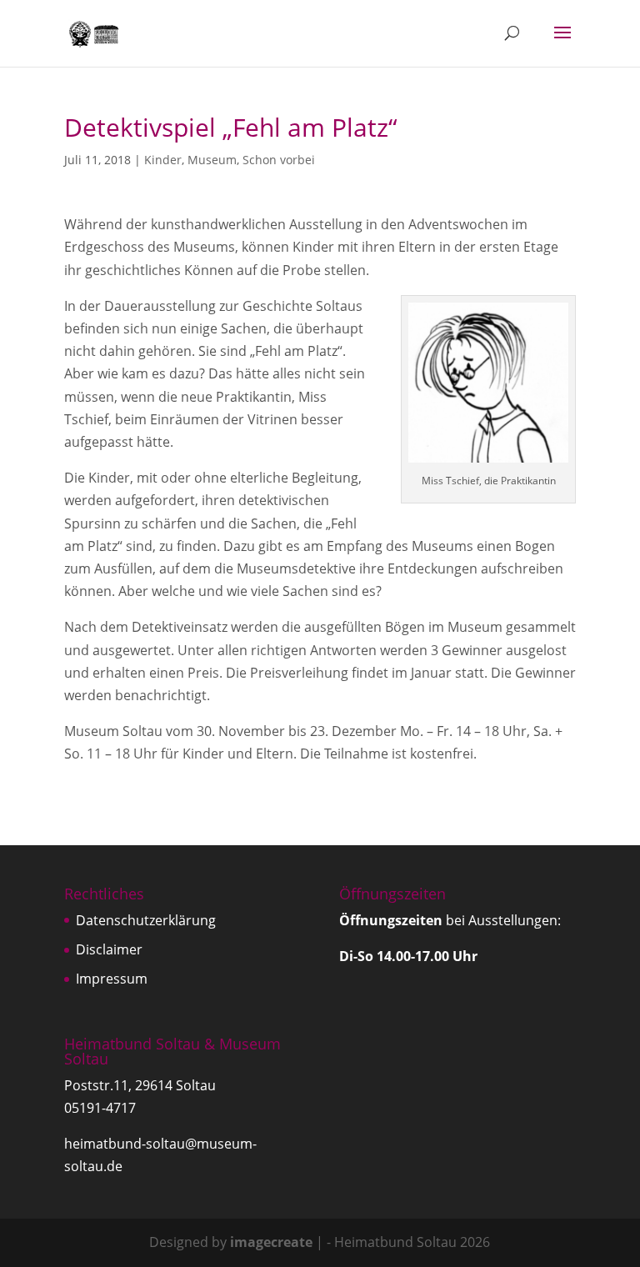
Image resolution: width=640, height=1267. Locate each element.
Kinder (163, 160)
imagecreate (271, 1242)
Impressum (112, 978)
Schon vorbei (278, 160)
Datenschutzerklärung (146, 920)
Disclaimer (109, 949)
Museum (212, 160)
